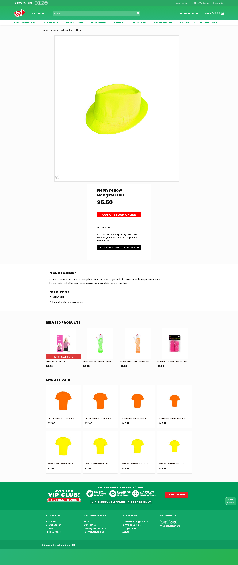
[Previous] (46, 355)
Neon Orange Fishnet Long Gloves (134, 361)
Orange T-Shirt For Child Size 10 (172, 418)
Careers (50, 528)
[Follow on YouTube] (46, 3)
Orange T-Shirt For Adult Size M (98, 418)
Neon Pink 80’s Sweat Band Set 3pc (172, 361)
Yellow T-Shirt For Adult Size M (97, 464)
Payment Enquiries (94, 532)
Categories (39, 13)
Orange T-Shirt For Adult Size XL (61, 418)
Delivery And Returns (95, 528)
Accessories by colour (61, 30)
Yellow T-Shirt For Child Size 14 (135, 464)
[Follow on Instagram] (39, 3)
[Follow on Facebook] (36, 3)
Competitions (129, 528)
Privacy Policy (53, 532)
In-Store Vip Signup (200, 3)
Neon (79, 30)
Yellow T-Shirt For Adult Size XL (61, 464)
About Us (51, 521)
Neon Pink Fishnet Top (55, 361)
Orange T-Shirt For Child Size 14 (135, 418)
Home (45, 30)
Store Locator (182, 3)
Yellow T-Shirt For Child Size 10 (172, 464)
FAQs (87, 521)
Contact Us (218, 3)
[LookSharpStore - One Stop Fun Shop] (20, 13)
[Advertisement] (22, 552)
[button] (213, 13)
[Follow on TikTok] (42, 3)
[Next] (192, 355)
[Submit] (138, 13)
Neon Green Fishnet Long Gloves (97, 361)
